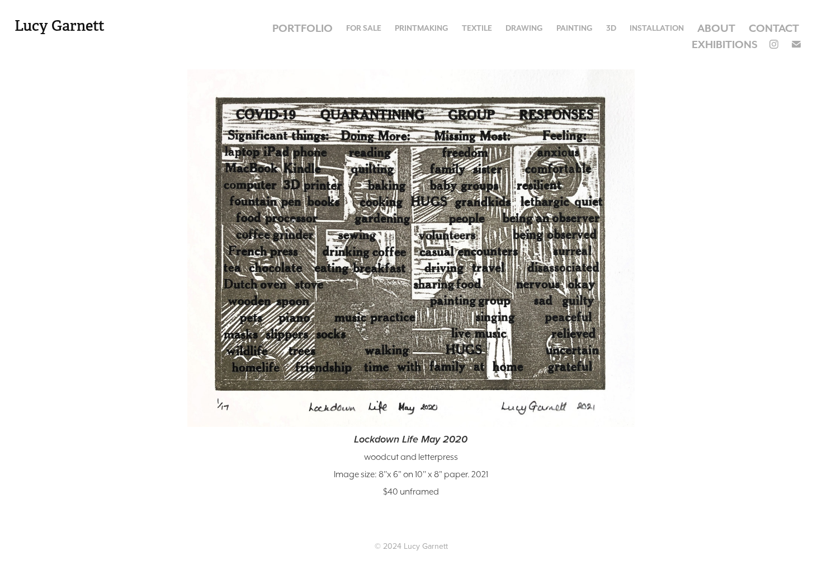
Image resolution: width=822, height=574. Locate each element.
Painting (574, 28)
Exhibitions (725, 44)
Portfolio (302, 28)
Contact (774, 28)
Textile (477, 28)
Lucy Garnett (60, 26)
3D (611, 28)
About (716, 28)
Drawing (524, 28)
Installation (657, 28)
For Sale (363, 28)
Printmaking (421, 28)
